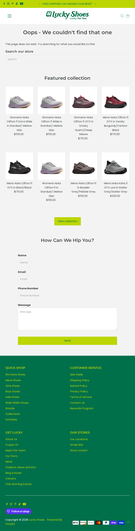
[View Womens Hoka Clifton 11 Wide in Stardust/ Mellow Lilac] (51, 100)
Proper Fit (11, 445)
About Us (11, 439)
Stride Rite (76, 445)
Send (67, 341)
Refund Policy (78, 386)
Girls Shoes (12, 386)
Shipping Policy (79, 380)
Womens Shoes (15, 374)
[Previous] (40, 4)
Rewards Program (81, 408)
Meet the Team (15, 450)
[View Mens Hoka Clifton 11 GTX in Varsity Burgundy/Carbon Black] (115, 100)
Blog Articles (13, 473)
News (8, 461)
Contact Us (77, 403)
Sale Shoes (12, 397)
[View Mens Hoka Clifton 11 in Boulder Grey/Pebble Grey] (83, 166)
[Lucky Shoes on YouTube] (21, 4)
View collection (67, 221)
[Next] (95, 4)
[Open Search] (122, 15)
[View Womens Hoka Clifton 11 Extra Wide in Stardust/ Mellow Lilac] (19, 100)
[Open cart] (127, 15)
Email (22, 272)
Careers (10, 478)
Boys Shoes (12, 391)
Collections (12, 414)
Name (22, 255)
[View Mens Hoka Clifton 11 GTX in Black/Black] (19, 166)
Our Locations (79, 439)
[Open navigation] (20, 16)
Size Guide (76, 374)
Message (24, 305)
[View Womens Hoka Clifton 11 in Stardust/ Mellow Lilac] (51, 166)
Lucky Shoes (36, 520)
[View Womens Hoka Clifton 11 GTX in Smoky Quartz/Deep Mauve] (83, 100)
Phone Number (28, 288)
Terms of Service (81, 397)
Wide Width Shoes (16, 403)
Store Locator (79, 450)
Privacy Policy (79, 391)
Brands (9, 408)
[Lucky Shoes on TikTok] (16, 4)
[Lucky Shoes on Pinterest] (12, 4)
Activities (11, 419)
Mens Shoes (13, 380)
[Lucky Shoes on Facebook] (4, 4)
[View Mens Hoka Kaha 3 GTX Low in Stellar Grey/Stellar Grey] (115, 166)
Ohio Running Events (18, 484)
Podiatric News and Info (20, 467)
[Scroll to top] (128, 522)
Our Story (11, 456)
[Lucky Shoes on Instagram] (8, 4)
